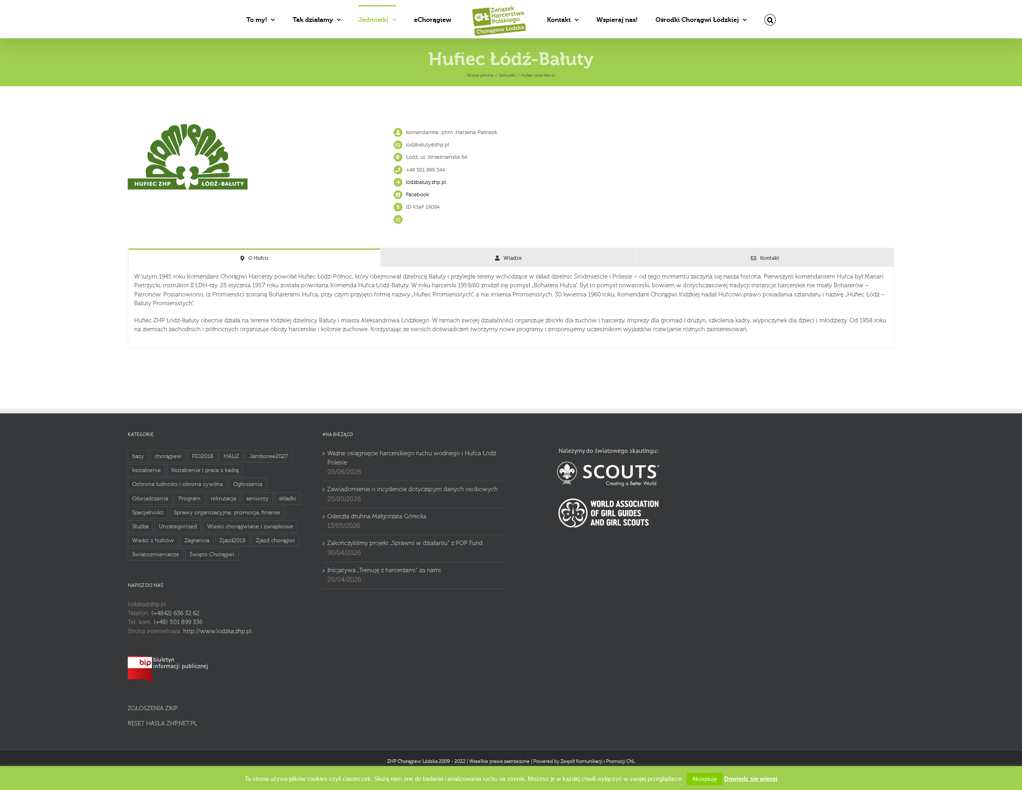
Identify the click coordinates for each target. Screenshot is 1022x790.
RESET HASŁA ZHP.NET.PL (162, 723)
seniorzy (257, 499)
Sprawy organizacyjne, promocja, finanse (227, 512)
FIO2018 (202, 456)
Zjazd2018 (233, 540)
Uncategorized (178, 526)
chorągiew (168, 456)
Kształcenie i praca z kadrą (204, 470)
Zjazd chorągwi (275, 540)
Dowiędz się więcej (750, 778)
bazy (138, 456)
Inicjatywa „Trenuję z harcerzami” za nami (384, 570)
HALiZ (231, 456)
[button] (733, 19)
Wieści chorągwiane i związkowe (250, 526)
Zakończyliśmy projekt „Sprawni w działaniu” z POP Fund (405, 543)
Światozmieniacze (155, 554)
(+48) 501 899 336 (178, 622)
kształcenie (146, 470)
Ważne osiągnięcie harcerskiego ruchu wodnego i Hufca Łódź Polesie (411, 458)
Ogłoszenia (247, 484)
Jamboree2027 (269, 456)
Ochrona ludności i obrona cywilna (177, 484)
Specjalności (148, 512)
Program (189, 499)
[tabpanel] (511, 308)
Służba (140, 526)
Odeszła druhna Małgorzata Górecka (376, 516)
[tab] (254, 258)
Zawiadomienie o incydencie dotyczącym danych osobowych (412, 489)
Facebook (417, 195)
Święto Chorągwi (212, 554)
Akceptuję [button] (704, 779)
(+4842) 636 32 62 (175, 613)
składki (287, 499)
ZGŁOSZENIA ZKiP (153, 708)
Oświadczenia (150, 499)
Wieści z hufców (153, 540)
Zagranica (196, 540)
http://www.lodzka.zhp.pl (217, 631)
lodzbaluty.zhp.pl (426, 182)
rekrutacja (223, 499)
